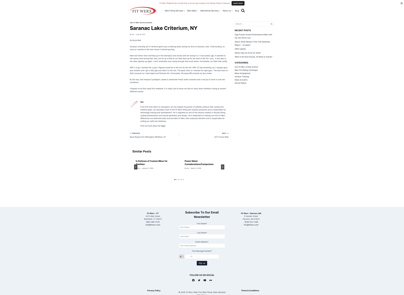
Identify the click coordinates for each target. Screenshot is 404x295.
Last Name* (202, 233)
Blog (237, 11)
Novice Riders (240, 83)
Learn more (238, 3)
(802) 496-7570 (153, 222)
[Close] (401, 3)
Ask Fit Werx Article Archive (141, 22)
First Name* (202, 224)
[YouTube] (204, 280)
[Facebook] (193, 280)
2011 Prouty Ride (221, 135)
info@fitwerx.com (153, 225)
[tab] (174, 179)
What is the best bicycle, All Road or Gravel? (253, 57)
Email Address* (202, 242)
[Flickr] (210, 280)
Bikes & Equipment (242, 73)
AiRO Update (240, 49)
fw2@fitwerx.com (251, 225)
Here (163, 126)
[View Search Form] (243, 11)
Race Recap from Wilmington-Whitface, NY (148, 135)
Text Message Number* (202, 251)
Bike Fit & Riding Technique (246, 70)
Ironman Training (242, 77)
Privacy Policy (154, 290)
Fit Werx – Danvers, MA (251, 213)
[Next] (222, 166)
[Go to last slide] (135, 166)
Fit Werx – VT (153, 213)
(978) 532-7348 (251, 222)
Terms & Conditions (250, 290)
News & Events (241, 80)
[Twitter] (199, 280)
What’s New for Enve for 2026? (248, 53)
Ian (133, 34)
